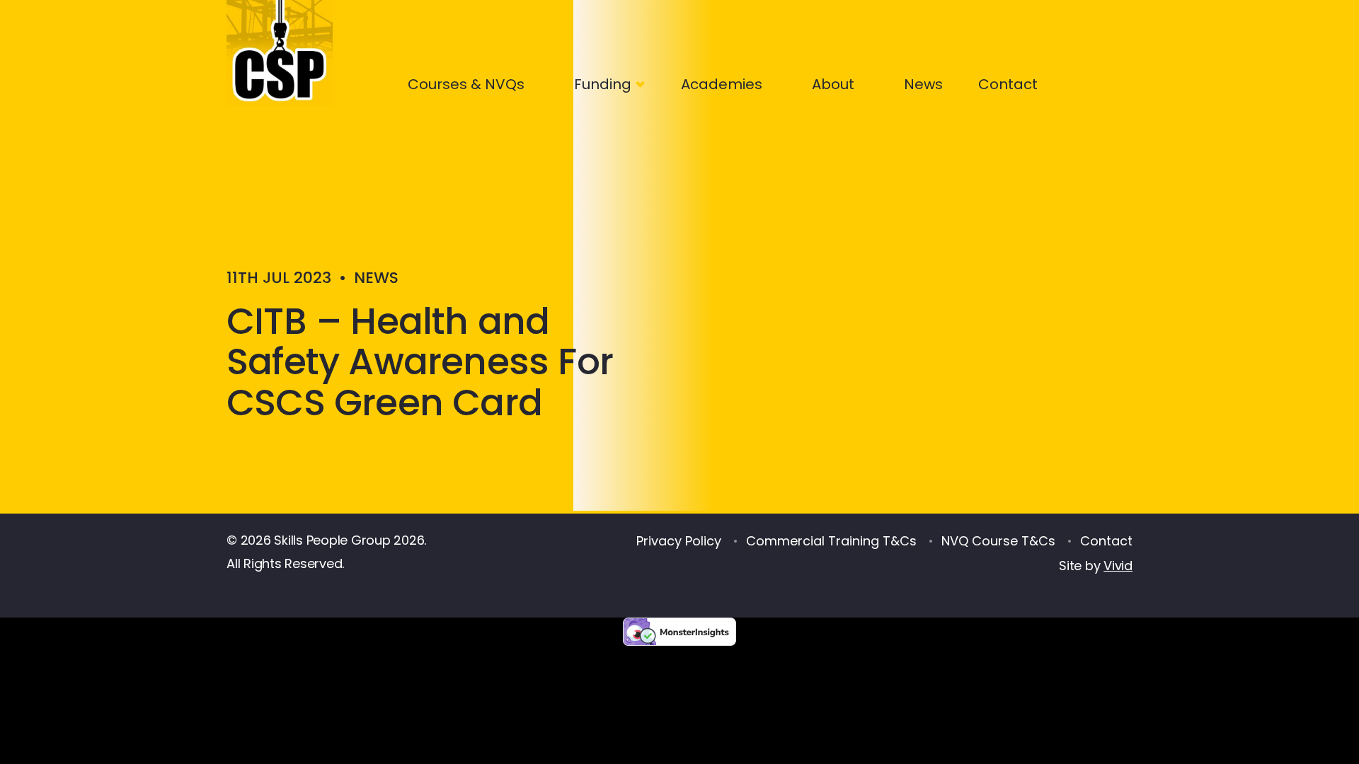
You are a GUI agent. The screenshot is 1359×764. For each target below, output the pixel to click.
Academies (721, 84)
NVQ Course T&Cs (998, 541)
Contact (1008, 84)
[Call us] (1078, 81)
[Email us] (1125, 81)
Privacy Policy (678, 541)
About (833, 84)
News (923, 84)
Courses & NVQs (466, 84)
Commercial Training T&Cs (831, 541)
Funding (602, 84)
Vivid (1117, 565)
